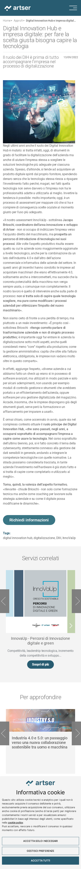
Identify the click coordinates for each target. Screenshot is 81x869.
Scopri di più (40, 664)
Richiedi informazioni (29, 520)
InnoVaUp (69, 538)
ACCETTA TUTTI (40, 860)
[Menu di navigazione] (75, 8)
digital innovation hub (17, 538)
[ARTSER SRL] (18, 8)
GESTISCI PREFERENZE (40, 850)
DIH (58, 538)
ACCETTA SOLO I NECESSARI (40, 841)
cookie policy (15, 822)
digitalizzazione (44, 538)
